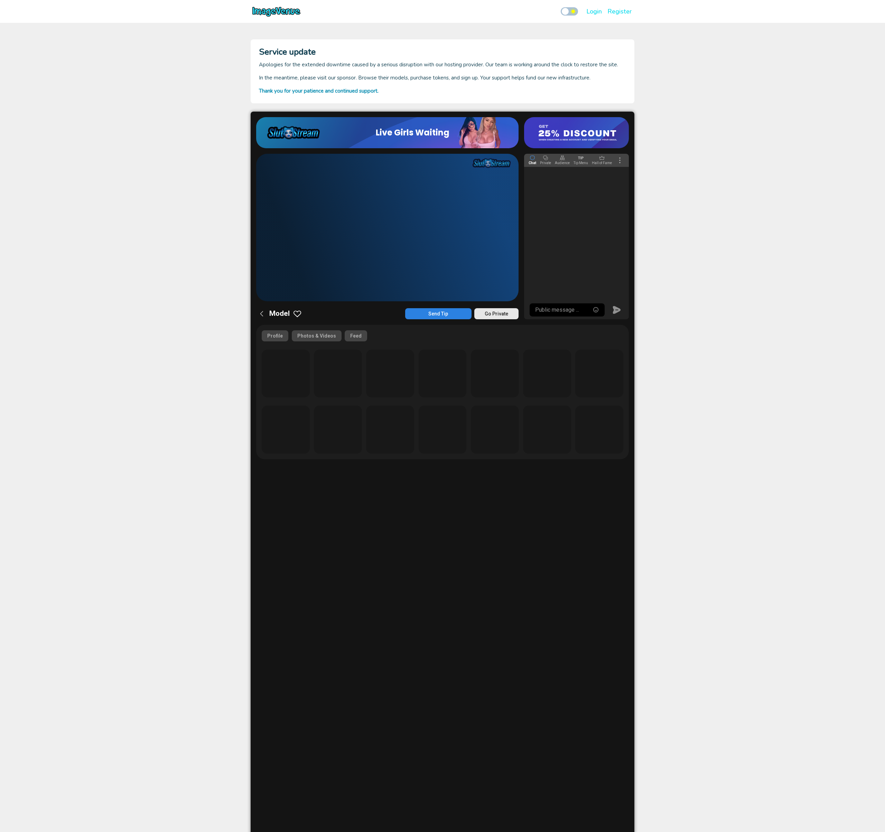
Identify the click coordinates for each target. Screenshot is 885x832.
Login (594, 11)
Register (619, 11)
